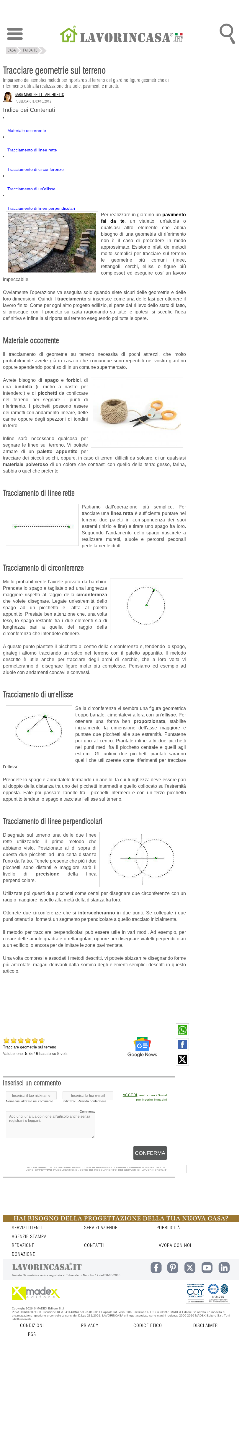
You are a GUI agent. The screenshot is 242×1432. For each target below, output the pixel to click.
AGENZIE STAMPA (29, 1236)
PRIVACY (89, 1325)
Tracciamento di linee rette (32, 150)
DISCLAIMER (205, 1325)
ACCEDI (130, 1095)
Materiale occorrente (26, 130)
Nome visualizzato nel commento (29, 1101)
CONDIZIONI (32, 1325)
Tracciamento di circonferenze (35, 169)
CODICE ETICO (147, 1325)
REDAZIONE (23, 1245)
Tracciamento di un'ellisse (31, 188)
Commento (87, 1111)
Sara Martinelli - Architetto (39, 95)
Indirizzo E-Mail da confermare (84, 1101)
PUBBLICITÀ (168, 1227)
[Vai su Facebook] (182, 1049)
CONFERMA (150, 1153)
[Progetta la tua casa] (121, 1221)
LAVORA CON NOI (173, 1245)
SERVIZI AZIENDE (100, 1227)
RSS (32, 1334)
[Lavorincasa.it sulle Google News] (142, 1047)
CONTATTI (94, 1245)
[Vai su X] (182, 1064)
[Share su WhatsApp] (182, 1035)
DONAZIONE (23, 1254)
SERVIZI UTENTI (27, 1227)
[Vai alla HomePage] (121, 34)
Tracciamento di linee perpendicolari (41, 208)
